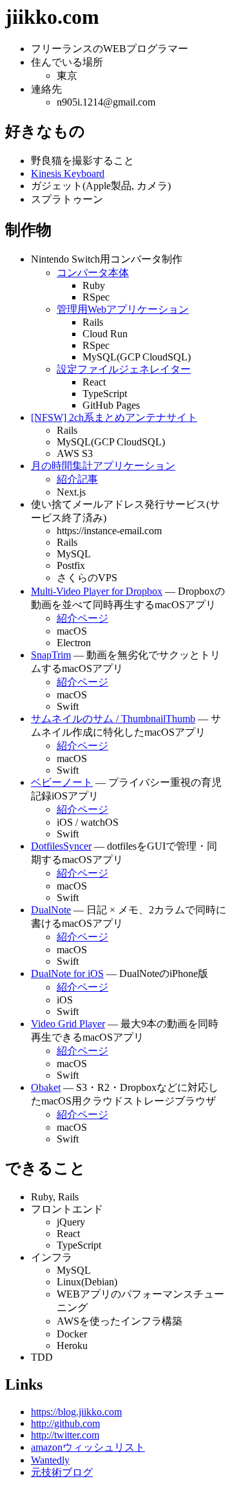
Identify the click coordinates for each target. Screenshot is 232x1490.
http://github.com (65, 1423)
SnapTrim (51, 654)
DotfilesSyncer (61, 846)
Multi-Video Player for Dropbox (96, 591)
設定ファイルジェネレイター (124, 369)
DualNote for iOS (67, 973)
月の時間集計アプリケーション (103, 465)
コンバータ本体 (93, 272)
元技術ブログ (62, 1472)
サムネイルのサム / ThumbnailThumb (113, 718)
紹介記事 (77, 479)
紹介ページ (82, 618)
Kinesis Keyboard (67, 173)
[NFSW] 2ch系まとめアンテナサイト (114, 417)
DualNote (51, 909)
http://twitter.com (65, 1434)
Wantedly (50, 1460)
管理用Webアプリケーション (123, 309)
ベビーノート (62, 782)
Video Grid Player (68, 1023)
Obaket (46, 1087)
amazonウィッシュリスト (88, 1447)
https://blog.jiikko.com (76, 1411)
